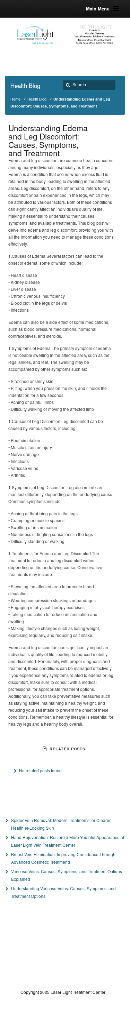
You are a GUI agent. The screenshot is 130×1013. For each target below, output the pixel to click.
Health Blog (36, 99)
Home (15, 99)
